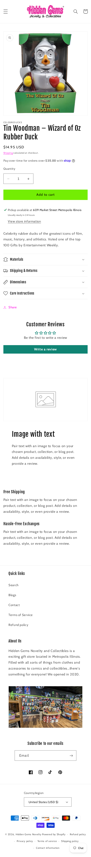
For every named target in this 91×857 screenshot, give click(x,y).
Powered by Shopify (54, 834)
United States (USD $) (43, 802)
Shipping (8, 153)
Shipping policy (70, 841)
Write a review (45, 349)
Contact (14, 605)
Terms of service (47, 841)
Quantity (9, 168)
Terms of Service (20, 615)
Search (13, 585)
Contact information (47, 847)
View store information (24, 221)
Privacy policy (25, 841)
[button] (5, 11)
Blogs (12, 595)
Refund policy (18, 625)
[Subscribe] (71, 755)
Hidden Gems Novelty (28, 834)
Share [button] (12, 307)
